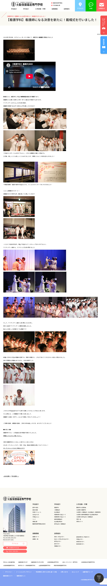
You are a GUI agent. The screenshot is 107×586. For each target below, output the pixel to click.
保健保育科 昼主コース (60, 514)
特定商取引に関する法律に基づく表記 (46, 572)
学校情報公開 (56, 5)
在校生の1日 (35, 514)
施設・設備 (35, 510)
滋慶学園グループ (88, 572)
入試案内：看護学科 (81, 510)
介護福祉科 (57, 510)
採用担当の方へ (80, 541)
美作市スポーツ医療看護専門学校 (26, 565)
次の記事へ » (15, 476)
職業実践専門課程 (57, 3)
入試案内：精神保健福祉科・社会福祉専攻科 (87, 514)
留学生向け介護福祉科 (60, 524)
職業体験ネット (21, 576)
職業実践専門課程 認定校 (38, 524)
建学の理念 (35, 507)
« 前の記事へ (7, 476)
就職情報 (55, 9)
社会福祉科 (57, 512)
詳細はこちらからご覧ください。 (12, 436)
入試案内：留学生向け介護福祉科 (84, 517)
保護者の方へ (57, 546)
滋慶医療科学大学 (22, 562)
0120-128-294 (13, 551)
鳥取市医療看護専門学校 (60, 565)
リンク (34, 519)
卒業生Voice (35, 517)
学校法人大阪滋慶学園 (9, 562)
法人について (75, 572)
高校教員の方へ (80, 544)
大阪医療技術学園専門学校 (88, 562)
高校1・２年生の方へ (59, 536)
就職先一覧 (35, 539)
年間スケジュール (36, 512)
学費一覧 (78, 519)
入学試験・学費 (40, 9)
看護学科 (56, 507)
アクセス (15, 543)
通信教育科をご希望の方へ (83, 537)
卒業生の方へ (79, 539)
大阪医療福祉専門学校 (53, 562)
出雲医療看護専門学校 (44, 565)
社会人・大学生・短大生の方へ (61, 539)
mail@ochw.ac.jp (14, 547)
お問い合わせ (64, 572)
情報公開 (34, 521)
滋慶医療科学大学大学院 (37, 562)
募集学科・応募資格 (81, 507)
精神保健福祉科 (58, 519)
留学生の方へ (57, 541)
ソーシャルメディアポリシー (24, 572)
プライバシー (8, 572)
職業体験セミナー (8, 576)
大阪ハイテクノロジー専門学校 (69, 562)
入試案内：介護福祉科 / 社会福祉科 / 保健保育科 (88, 512)
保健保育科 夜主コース (60, 517)
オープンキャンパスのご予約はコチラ (14, 448)
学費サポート (79, 521)
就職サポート (35, 536)
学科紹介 (26, 9)
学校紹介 (14, 9)
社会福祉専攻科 (58, 521)
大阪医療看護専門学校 (9, 565)
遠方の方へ (57, 544)
